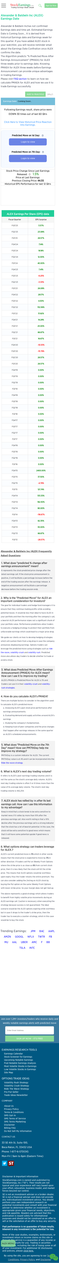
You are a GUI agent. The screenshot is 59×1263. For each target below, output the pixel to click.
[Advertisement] (28, 195)
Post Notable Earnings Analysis (20, 1063)
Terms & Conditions (14, 1112)
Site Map (8, 1072)
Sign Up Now (51, 5)
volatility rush (34, 652)
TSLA (22, 947)
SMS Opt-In (10, 1115)
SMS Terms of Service (15, 1118)
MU (6, 942)
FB (50, 936)
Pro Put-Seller (11, 1092)
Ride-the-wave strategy (12, 763)
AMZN (7, 936)
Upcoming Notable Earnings (18, 1060)
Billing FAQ (10, 1128)
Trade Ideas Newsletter (16, 1095)
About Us (9, 1106)
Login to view (28, 142)
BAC (41, 931)
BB (48, 942)
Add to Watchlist (35, 94)
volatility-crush (17, 652)
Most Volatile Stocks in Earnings (20, 1066)
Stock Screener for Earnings (18, 1057)
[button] (3, 5)
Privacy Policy (11, 1109)
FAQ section (20, 78)
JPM (33, 931)
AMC (34, 942)
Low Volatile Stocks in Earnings (20, 1069)
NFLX (31, 936)
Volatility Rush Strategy (16, 1082)
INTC (32, 947)
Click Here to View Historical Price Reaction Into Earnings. (28, 123)
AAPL (51, 931)
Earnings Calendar (13, 1053)
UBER (24, 942)
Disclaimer (9, 1125)
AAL (14, 942)
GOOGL (19, 936)
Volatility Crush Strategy (16, 1085)
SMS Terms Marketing (15, 1121)
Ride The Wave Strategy (16, 1089)
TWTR (41, 936)
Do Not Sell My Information (18, 1131)
